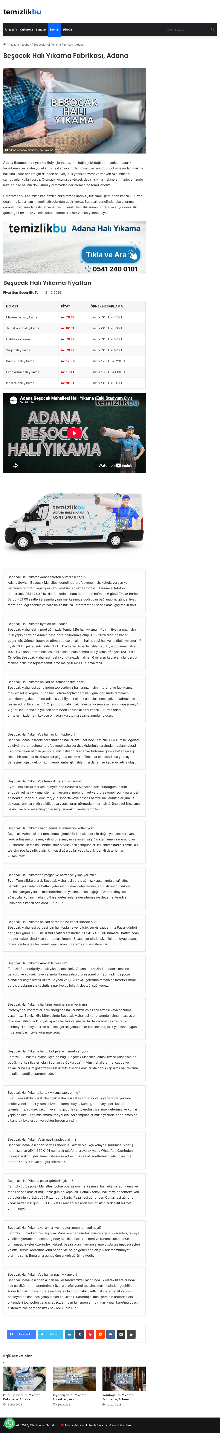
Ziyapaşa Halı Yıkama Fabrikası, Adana (70, 1397)
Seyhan (55, 29)
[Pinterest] (90, 1334)
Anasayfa (11, 29)
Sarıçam (41, 29)
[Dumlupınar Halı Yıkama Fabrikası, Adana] (24, 1379)
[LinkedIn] (69, 1334)
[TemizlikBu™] (22, 11)
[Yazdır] (131, 1334)
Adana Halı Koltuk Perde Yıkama (85, 1425)
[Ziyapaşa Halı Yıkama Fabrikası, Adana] (74, 1379)
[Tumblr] (79, 1334)
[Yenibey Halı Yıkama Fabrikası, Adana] (124, 1379)
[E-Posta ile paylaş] (121, 1334)
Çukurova (26, 29)
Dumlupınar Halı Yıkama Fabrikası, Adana (22, 1397)
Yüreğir (67, 29)
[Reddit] (100, 1334)
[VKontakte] (110, 1334)
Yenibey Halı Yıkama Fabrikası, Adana (118, 1397)
